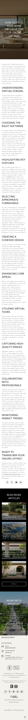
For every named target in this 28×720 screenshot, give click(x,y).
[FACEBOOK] (9, 691)
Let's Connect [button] (14, 625)
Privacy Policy (20, 710)
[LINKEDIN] (17, 691)
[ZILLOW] (21, 691)
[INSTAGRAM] (5, 691)
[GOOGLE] (13, 691)
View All (14, 584)
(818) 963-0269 (8, 652)
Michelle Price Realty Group (12, 474)
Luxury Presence (14, 702)
